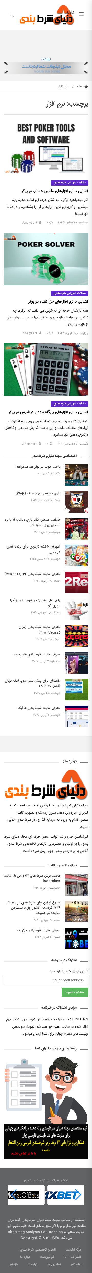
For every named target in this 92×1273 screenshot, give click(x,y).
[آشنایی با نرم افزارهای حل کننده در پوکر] (46, 259)
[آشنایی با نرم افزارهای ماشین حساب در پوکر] (46, 148)
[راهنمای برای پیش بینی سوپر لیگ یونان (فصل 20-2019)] (76, 689)
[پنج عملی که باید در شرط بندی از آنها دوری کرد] (76, 609)
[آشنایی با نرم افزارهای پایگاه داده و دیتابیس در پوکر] (46, 369)
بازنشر (14, 1264)
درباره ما (25, 1257)
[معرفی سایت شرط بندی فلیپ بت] (76, 663)
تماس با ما (54, 1264)
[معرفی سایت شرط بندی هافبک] (76, 716)
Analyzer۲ (30, 222)
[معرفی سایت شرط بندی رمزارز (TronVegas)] (76, 636)
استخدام (76, 1264)
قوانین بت (47, 1257)
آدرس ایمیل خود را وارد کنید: (68, 971)
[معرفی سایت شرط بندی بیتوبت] (76, 938)
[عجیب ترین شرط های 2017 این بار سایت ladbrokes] (76, 885)
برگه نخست (73, 1250)
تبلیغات (46, 59)
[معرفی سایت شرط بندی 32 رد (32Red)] (76, 582)
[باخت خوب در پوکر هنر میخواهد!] (76, 475)
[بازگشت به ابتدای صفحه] (4, 1268)
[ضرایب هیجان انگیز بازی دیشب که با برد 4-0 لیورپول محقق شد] (76, 529)
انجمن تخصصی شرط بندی (38, 1250)
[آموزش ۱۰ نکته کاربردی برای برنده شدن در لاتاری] (76, 555)
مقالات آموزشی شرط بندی (69, 182)
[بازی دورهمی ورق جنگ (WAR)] (76, 502)
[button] (13, 1195)
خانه (80, 86)
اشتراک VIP (72, 1257)
